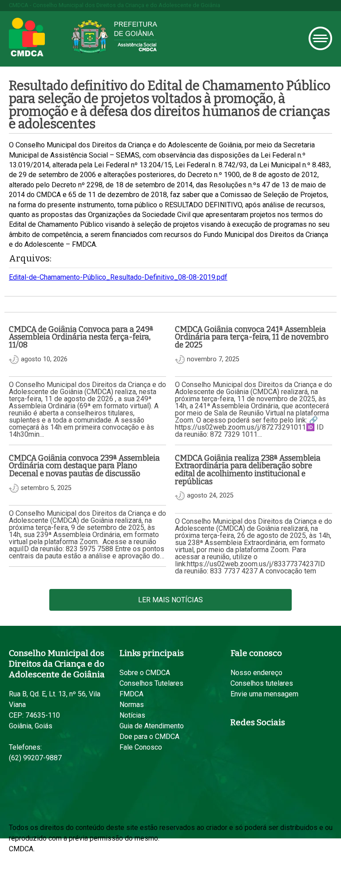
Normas (131, 704)
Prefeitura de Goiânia (114, 36)
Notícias (132, 715)
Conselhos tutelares (261, 683)
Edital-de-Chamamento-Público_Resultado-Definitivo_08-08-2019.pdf (118, 277)
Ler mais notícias (170, 600)
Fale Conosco (140, 747)
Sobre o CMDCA (144, 672)
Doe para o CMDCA (149, 736)
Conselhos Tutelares (151, 683)
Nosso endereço (256, 672)
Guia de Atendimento (151, 726)
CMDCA (27, 37)
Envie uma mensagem (264, 694)
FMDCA (131, 694)
